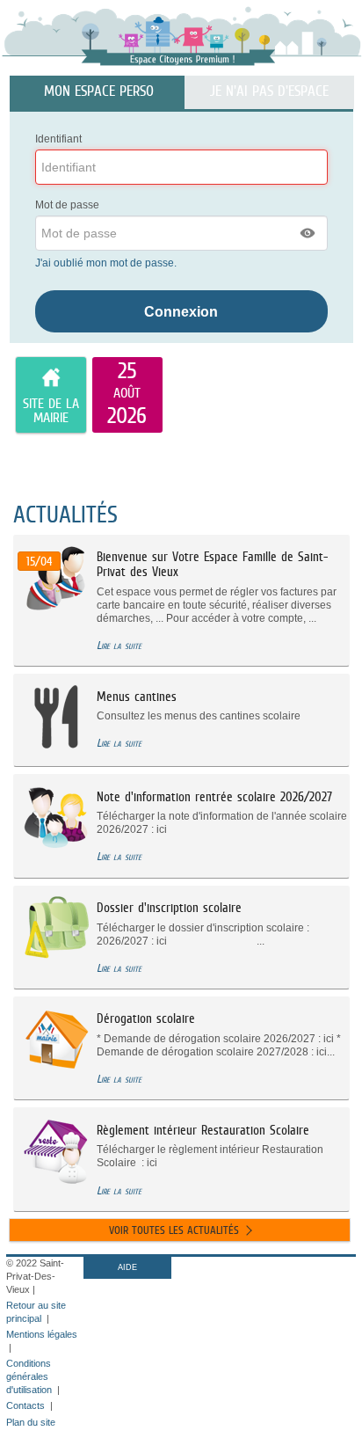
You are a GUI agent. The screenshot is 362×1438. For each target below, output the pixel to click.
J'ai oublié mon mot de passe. (107, 263)
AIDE (127, 1267)
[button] (308, 233)
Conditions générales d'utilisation (29, 1376)
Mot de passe (67, 205)
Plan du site (30, 1422)
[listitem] (127, 395)
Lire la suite (119, 645)
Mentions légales (41, 1334)
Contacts (25, 1405)
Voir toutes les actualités (174, 1230)
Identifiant (58, 139)
